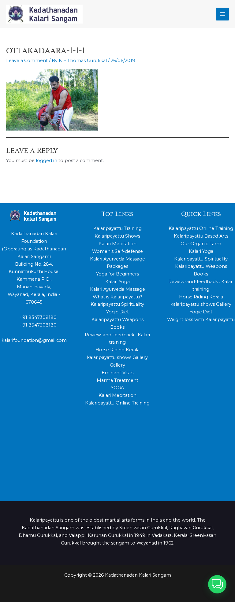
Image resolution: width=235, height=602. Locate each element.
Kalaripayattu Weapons (117, 319)
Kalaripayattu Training (117, 228)
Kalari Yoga (117, 281)
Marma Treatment (117, 380)
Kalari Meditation (117, 243)
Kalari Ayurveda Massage (117, 289)
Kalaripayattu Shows (117, 236)
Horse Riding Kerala (117, 350)
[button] (217, 584)
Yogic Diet (117, 312)
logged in (46, 160)
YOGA (117, 387)
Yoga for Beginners (117, 274)
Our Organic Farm (201, 243)
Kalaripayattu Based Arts (201, 236)
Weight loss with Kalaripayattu (201, 319)
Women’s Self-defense (117, 251)
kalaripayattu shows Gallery (117, 357)
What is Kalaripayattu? (117, 297)
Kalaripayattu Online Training (117, 403)
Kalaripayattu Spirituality (117, 304)
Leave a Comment (27, 60)
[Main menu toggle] (222, 14)
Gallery (117, 365)
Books (117, 327)
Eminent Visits (117, 372)
